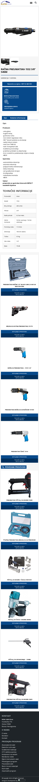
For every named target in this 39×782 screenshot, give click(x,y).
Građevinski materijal (9, 750)
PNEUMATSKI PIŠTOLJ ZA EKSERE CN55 (19, 699)
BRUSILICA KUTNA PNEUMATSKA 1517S (19, 326)
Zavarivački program (9, 771)
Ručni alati (5, 769)
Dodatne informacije (17, 118)
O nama (4, 733)
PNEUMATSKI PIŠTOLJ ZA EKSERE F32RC (19, 500)
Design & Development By (10, 780)
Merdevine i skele (8, 757)
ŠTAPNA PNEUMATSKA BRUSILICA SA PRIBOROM (19, 540)
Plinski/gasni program (9, 761)
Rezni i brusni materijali (10, 766)
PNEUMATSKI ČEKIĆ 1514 (19, 451)
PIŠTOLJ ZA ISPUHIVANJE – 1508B (19, 659)
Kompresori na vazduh (9, 754)
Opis (5, 118)
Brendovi (5, 736)
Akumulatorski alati (8, 745)
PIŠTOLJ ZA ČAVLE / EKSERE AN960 (19, 620)
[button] (31, 3)
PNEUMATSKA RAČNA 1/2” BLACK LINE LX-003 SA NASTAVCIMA (19, 285)
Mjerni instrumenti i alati (10, 759)
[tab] (5, 118)
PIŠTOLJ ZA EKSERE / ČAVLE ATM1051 (19, 580)
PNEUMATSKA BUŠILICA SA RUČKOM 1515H (19, 410)
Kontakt (4, 738)
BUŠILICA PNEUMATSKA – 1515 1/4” (19, 368)
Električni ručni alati (8, 747)
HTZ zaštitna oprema (9, 752)
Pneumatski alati (7, 764)
